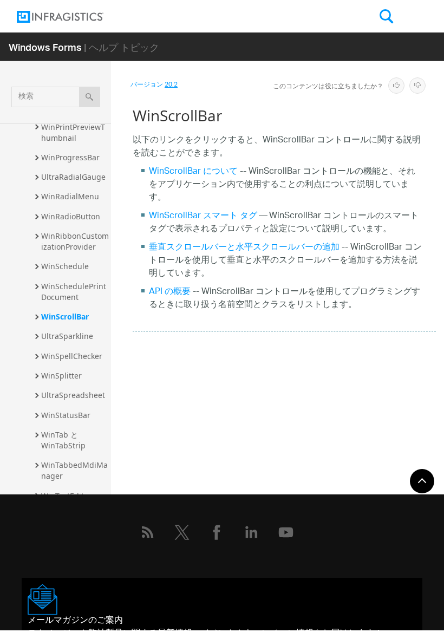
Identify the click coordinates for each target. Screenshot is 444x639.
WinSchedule (65, 266)
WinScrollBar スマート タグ (203, 216)
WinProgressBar (70, 157)
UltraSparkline (67, 336)
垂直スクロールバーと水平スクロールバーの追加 (244, 248)
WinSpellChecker (71, 356)
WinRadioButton (70, 216)
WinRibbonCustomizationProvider (75, 241)
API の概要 (170, 292)
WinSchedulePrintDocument (73, 291)
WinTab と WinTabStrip (63, 440)
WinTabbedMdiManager (74, 470)
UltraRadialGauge (73, 177)
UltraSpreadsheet (73, 395)
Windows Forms (45, 47)
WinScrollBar (65, 316)
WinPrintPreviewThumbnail (73, 132)
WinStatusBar (65, 415)
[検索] (89, 97)
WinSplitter (61, 375)
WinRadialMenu (70, 196)
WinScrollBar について (193, 172)
